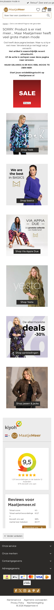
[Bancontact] (23, 577)
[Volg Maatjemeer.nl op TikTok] (38, 590)
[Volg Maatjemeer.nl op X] (20, 590)
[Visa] (39, 577)
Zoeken (48, 15)
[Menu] (49, 9)
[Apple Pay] (15, 577)
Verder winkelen (14, 536)
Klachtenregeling (35, 603)
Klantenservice (14, 600)
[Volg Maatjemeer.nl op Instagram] (25, 590)
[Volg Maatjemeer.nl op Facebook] (16, 590)
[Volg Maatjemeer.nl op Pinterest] (33, 590)
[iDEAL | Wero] (7, 577)
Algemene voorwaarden (35, 600)
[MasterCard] (31, 577)
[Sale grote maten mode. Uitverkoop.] (27, 337)
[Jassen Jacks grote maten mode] (27, 388)
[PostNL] (47, 577)
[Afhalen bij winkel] (27, 583)
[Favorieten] (38, 9)
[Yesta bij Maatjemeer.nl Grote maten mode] (27, 286)
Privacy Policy (17, 603)
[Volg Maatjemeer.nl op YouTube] (29, 590)
